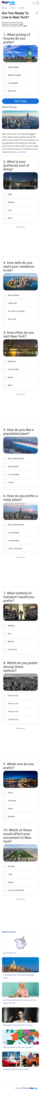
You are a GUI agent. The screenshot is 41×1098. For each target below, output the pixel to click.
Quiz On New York (9, 953)
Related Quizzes (9, 932)
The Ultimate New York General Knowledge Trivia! (18, 976)
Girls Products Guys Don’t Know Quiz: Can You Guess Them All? (19, 1001)
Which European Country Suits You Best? (18, 1047)
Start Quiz (20, 101)
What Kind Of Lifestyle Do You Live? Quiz (17, 1025)
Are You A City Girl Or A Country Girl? (16, 1069)
